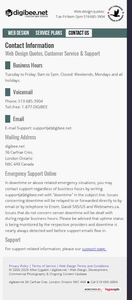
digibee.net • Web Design (69, 269)
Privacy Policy (19, 266)
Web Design (18, 33)
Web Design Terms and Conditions (84, 266)
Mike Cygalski (39, 269)
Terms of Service (44, 266)
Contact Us (79, 33)
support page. (94, 248)
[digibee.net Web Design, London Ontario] (27, 24)
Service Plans (49, 33)
